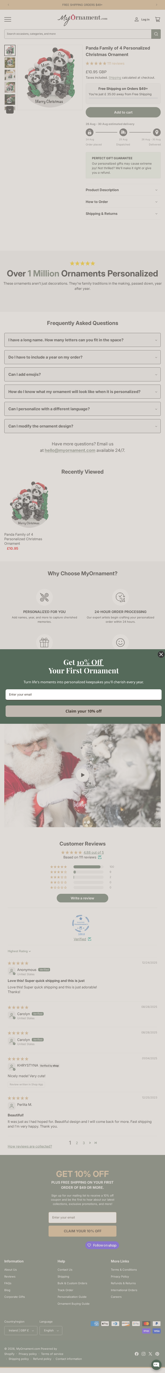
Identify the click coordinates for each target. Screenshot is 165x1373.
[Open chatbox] (156, 1365)
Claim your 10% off (84, 711)
